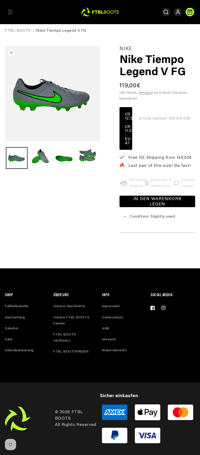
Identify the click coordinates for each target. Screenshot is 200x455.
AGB (105, 328)
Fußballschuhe (17, 306)
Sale (8, 339)
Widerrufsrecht (114, 350)
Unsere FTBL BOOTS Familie (71, 320)
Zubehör (12, 328)
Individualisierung (19, 350)
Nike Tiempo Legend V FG (61, 31)
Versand (146, 93)
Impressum (111, 306)
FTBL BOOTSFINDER (71, 352)
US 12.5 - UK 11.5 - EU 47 (128, 129)
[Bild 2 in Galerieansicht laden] (40, 158)
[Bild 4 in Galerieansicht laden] (87, 158)
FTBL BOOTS (18, 31)
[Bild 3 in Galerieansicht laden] (64, 158)
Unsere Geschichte (69, 306)
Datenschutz (112, 317)
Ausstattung (15, 317)
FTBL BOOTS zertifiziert (64, 338)
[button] (10, 12)
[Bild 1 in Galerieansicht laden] (16, 158)
